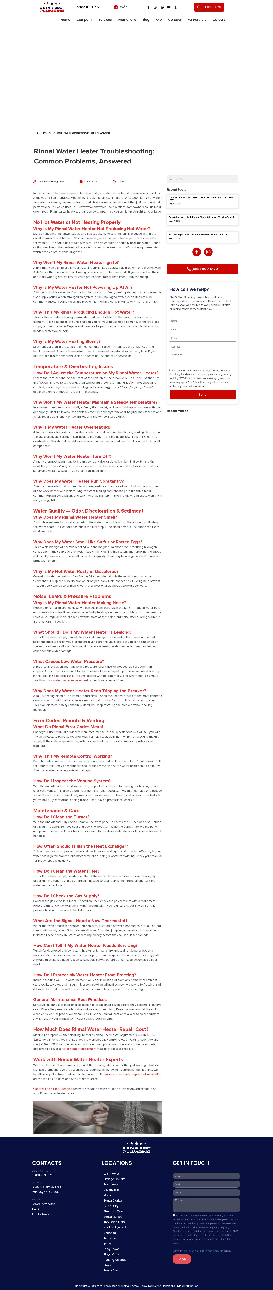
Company (84, 19)
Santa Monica (113, 1217)
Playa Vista (111, 1254)
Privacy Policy (212, 1250)
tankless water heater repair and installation (132, 1074)
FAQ (159, 19)
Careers (219, 19)
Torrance (110, 1238)
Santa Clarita (113, 1200)
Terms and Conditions (161, 1286)
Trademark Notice (187, 1286)
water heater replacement (70, 680)
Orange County (114, 1179)
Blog (145, 19)
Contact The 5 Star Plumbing (52, 1089)
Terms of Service (191, 1250)
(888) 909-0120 (209, 7)
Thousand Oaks (114, 1222)
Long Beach (112, 1249)
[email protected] (44, 1204)
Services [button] (105, 19)
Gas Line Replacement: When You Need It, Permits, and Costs (199, 234)
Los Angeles (112, 1174)
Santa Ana (111, 1270)
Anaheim (110, 1233)
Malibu (108, 1195)
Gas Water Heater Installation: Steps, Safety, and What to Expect (201, 217)
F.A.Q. (35, 1209)
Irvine (107, 1244)
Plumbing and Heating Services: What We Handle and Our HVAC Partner (201, 198)
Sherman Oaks (114, 1211)
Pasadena (111, 1184)
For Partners (197, 19)
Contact (174, 19)
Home (65, 19)
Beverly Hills (112, 1190)
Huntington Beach (116, 1260)
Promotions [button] (127, 19)
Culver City (111, 1206)
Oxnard (109, 1265)
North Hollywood (115, 1227)
